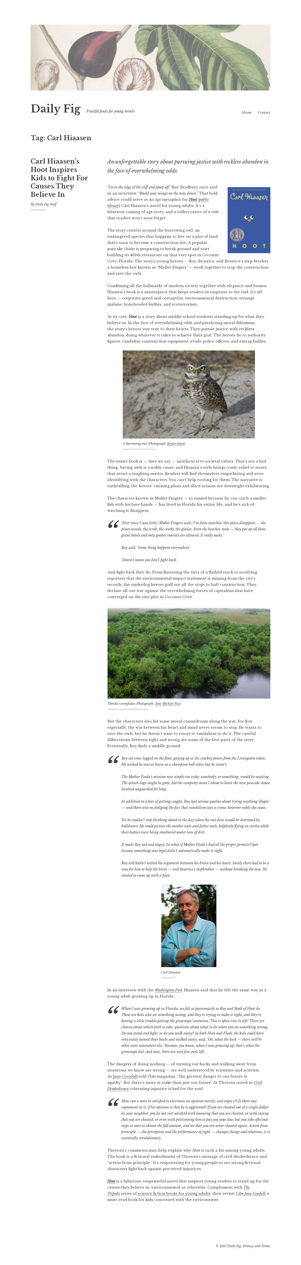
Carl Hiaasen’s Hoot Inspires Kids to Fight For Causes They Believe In (59, 178)
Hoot (193, 199)
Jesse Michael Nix (167, 704)
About (246, 112)
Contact (264, 112)
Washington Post (168, 990)
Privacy (248, 1246)
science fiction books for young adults (174, 1193)
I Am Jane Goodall (250, 1193)
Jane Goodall (125, 1076)
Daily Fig (56, 108)
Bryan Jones (175, 444)
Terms (265, 1246)
